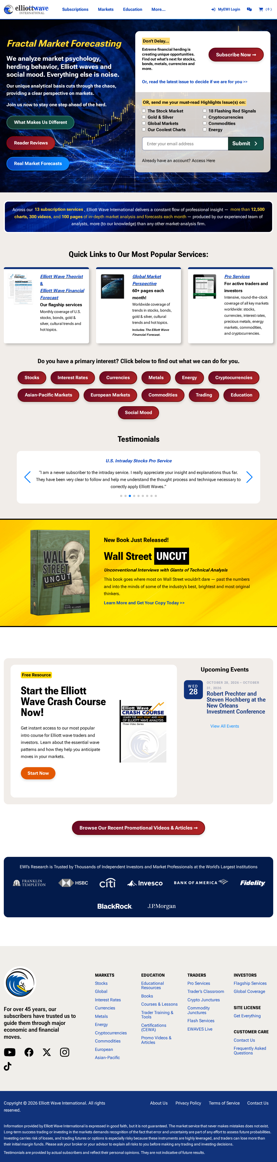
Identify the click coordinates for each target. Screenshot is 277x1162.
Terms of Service (224, 1103)
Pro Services (237, 276)
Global (101, 991)
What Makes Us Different (40, 122)
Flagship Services (250, 983)
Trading (204, 395)
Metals (156, 377)
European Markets (110, 395)
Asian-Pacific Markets (48, 395)
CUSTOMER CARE (251, 1031)
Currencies (118, 377)
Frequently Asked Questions (250, 1050)
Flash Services (201, 1020)
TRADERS (196, 975)
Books (147, 996)
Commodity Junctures (198, 1010)
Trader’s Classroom (205, 991)
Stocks (32, 377)
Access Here (203, 160)
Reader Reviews (31, 143)
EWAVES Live (199, 1029)
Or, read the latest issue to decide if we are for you (192, 81)
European (104, 1049)
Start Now (38, 773)
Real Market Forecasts (38, 163)
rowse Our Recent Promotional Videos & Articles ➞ (139, 828)
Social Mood (138, 412)
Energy (189, 377)
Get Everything (247, 1015)
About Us (159, 1103)
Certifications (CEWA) (153, 1027)
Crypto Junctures (203, 999)
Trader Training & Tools (157, 1014)
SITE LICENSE (247, 1007)
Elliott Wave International (62, 1103)
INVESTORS (245, 975)
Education (241, 395)
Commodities (163, 395)
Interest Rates (73, 377)
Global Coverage (249, 991)
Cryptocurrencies (233, 377)
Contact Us (244, 1040)
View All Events (224, 726)
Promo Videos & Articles (156, 1040)
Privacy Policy (188, 1103)
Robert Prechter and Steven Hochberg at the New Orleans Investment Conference (236, 702)
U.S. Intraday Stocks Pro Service (138, 460)
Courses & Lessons (159, 1004)
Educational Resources (152, 985)
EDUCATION (153, 975)
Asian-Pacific (107, 1057)
